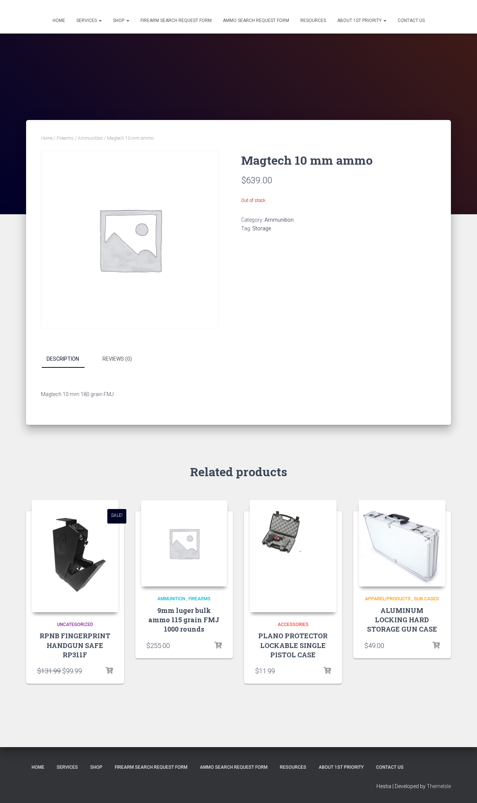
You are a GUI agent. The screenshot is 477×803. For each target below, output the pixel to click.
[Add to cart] (109, 670)
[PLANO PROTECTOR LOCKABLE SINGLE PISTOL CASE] (293, 556)
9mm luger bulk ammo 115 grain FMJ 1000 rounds (183, 619)
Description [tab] (63, 359)
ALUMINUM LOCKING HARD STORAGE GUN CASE (402, 619)
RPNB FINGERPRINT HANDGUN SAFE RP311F (75, 645)
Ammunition (90, 138)
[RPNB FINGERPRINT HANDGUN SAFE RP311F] (75, 556)
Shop (119, 20)
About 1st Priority (360, 20)
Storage (261, 228)
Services (87, 20)
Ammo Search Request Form (256, 20)
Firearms (65, 138)
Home (59, 20)
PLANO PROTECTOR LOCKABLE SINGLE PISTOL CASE (293, 645)
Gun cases (426, 598)
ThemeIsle (439, 786)
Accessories (293, 624)
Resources (313, 20)
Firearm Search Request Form (176, 20)
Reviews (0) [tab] (117, 359)
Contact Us (411, 20)
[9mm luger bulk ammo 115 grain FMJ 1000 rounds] (184, 543)
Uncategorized (75, 624)
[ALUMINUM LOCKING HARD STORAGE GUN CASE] (402, 543)
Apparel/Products (388, 598)
